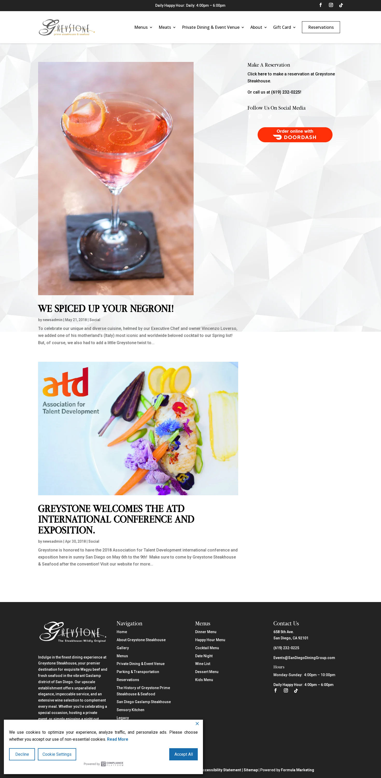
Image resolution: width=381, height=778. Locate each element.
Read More (117, 739)
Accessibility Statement (220, 770)
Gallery (123, 648)
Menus (141, 27)
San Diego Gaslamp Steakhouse (144, 702)
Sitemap (251, 770)
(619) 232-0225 (286, 648)
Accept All (183, 754)
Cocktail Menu (207, 648)
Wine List (202, 664)
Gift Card (282, 27)
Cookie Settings (57, 754)
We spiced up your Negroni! (106, 308)
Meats (165, 27)
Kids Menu (204, 680)
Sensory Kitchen (130, 710)
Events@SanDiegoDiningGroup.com (304, 658)
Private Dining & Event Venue (210, 27)
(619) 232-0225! (286, 92)
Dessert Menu (206, 672)
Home (122, 632)
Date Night (204, 656)
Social (94, 320)
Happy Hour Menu (210, 640)
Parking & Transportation (138, 672)
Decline (22, 754)
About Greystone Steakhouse (141, 640)
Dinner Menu (205, 632)
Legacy (123, 718)
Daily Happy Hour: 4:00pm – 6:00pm (303, 685)
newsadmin (52, 320)
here (262, 74)
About (256, 27)
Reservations (321, 27)
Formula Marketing (297, 770)
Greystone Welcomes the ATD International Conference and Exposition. (116, 519)
